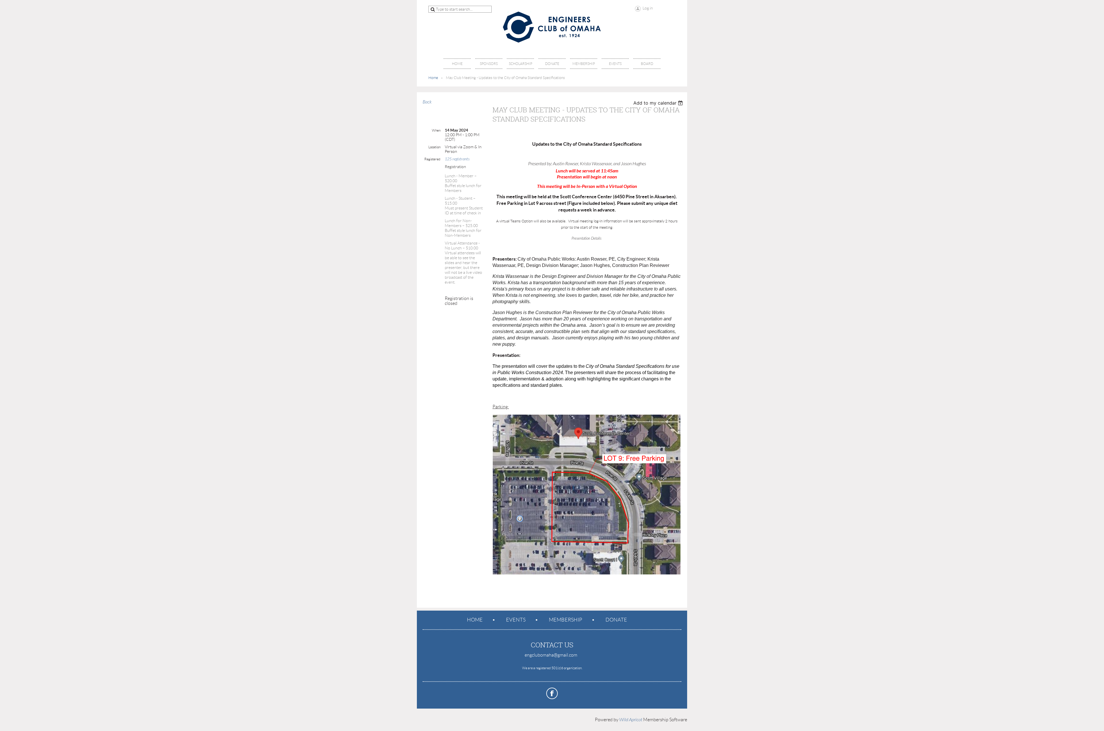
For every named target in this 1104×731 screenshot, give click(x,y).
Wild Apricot (630, 719)
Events (516, 620)
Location (434, 147)
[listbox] (658, 102)
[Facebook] (552, 693)
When (436, 130)
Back (427, 102)
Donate (616, 620)
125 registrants (457, 159)
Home (433, 78)
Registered (432, 159)
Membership (565, 620)
